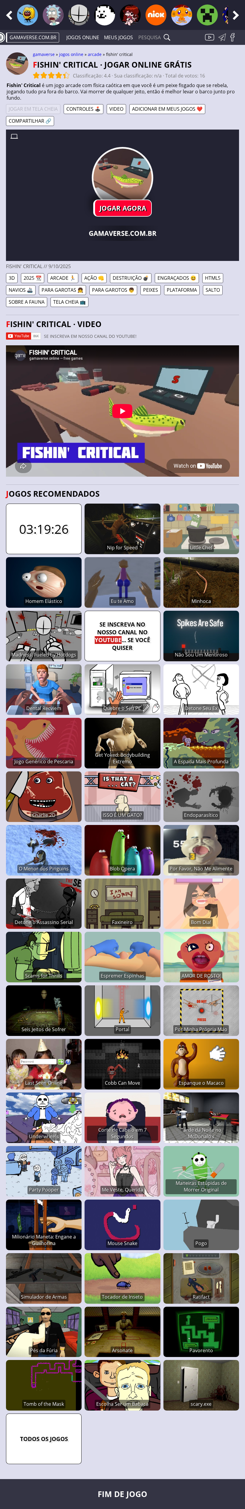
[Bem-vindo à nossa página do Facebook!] (234, 40)
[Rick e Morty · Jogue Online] (53, 14)
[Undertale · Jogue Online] (104, 14)
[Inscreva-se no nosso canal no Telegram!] (223, 40)
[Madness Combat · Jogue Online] (78, 14)
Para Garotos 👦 (113, 290)
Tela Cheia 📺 (69, 302)
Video (116, 109)
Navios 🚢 (21, 290)
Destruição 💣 (131, 278)
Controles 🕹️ (83, 109)
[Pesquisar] (167, 37)
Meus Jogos (118, 37)
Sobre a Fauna (27, 302)
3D (12, 278)
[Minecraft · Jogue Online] (207, 14)
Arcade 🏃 (63, 278)
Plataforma (182, 290)
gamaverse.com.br (33, 37)
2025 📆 (33, 278)
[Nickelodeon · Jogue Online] (156, 14)
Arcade (95, 54)
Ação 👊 (94, 278)
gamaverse (44, 54)
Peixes (150, 290)
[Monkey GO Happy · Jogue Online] (181, 14)
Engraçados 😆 (176, 278)
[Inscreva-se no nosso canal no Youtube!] (210, 40)
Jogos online (82, 37)
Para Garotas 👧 (62, 290)
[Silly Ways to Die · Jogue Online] (27, 14)
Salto (213, 290)
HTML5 (212, 278)
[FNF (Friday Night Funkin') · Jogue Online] (130, 14)
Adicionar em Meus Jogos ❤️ (167, 109)
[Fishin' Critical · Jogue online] (122, 177)
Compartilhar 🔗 (30, 121)
